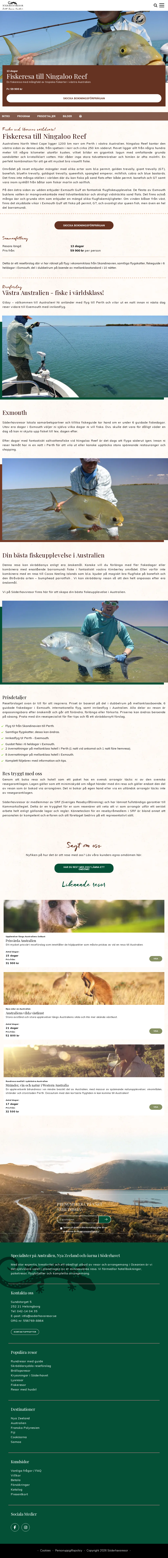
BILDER (67, 116)
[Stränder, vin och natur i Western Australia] (84, 1060)
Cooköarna (19, 1437)
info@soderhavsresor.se (39, 1316)
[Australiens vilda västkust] (84, 988)
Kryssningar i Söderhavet (29, 1375)
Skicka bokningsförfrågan (84, 98)
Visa (156, 958)
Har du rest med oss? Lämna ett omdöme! (84, 868)
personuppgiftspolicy (89, 1231)
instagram (25, 1527)
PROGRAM (23, 116)
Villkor (16, 1475)
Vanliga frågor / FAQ (26, 1471)
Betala (16, 1480)
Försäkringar (20, 1485)
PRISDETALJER (46, 116)
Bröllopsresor (20, 1370)
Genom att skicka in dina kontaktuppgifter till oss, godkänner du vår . (85, 1229)
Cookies (45, 1550)
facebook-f (15, 1527)
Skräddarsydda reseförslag (31, 1366)
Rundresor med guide (27, 1361)
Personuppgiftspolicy (68, 1550)
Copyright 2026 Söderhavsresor (107, 1550)
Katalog (16, 1489)
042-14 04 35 (27, 1311)
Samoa (16, 1442)
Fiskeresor (18, 1385)
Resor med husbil (24, 1389)
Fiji (13, 1432)
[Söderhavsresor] (12, 5)
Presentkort (19, 1494)
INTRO (6, 116)
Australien (18, 1423)
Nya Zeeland (20, 1418)
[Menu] (161, 5)
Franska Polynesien (25, 1428)
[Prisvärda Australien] (84, 916)
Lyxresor (17, 1380)
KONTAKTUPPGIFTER (25, 1332)
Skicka (104, 1219)
